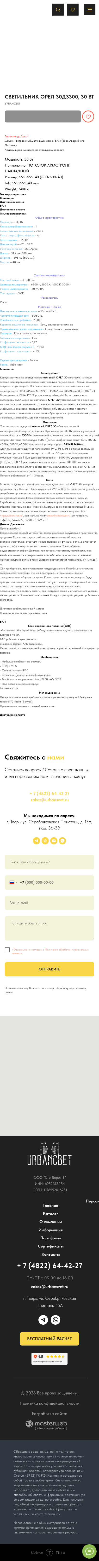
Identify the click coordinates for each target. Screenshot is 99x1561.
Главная (50, 1205)
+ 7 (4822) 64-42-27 (49, 793)
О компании (50, 1221)
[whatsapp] (62, 840)
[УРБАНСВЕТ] (36, 840)
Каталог (50, 1213)
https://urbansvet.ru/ (11, 515)
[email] (53, 840)
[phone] (45, 840)
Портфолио (50, 1238)
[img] (49, 1154)
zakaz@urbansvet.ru (58, 515)
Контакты (51, 1254)
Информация (50, 1229)
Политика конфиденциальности (50, 1403)
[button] (58, 9)
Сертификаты (51, 1246)
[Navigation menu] (89, 9)
